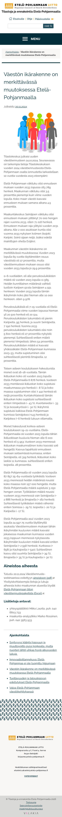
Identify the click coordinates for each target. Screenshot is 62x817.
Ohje (29, 19)
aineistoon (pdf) (42, 577)
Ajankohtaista (12, 52)
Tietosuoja (31, 802)
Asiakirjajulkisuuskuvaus (31, 809)
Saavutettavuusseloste (31, 805)
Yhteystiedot (31, 776)
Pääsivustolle (42, 19)
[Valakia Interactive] (31, 813)
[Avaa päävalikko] (31, 39)
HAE (47, 26)
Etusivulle (18, 19)
